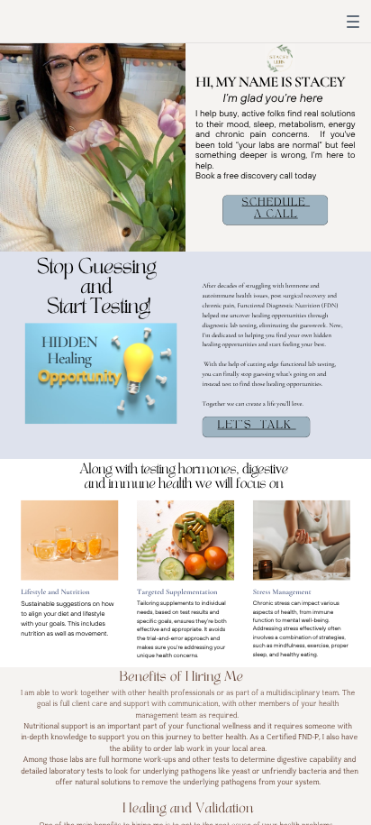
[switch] (353, 21)
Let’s (235, 425)
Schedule (274, 202)
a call (276, 214)
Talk (276, 425)
